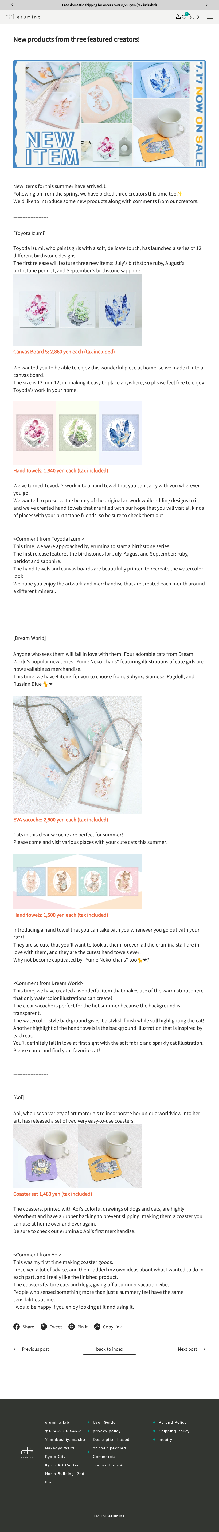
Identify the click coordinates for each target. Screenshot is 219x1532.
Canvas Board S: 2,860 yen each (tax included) (64, 351)
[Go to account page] (178, 18)
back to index (109, 1349)
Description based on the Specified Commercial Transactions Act (111, 1452)
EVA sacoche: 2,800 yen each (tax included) (60, 819)
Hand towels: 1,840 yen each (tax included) (60, 470)
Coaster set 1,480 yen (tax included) (52, 1193)
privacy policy (107, 1431)
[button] (194, 17)
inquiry (166, 1439)
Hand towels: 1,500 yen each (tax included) (60, 914)
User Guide (104, 1422)
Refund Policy (173, 1422)
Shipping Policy (174, 1431)
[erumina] (23, 16)
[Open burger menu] (210, 17)
